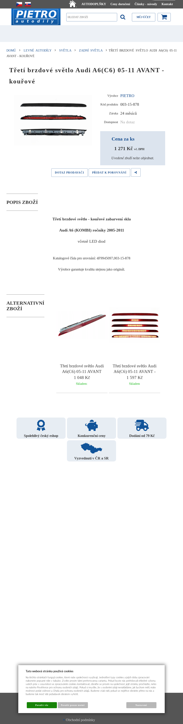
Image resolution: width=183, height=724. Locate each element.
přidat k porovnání (109, 172)
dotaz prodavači (69, 172)
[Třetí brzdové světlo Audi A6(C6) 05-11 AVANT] (82, 326)
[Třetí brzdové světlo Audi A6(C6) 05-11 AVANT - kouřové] (53, 120)
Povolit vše (41, 705)
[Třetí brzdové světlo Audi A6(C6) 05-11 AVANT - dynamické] (134, 326)
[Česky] (19, 4)
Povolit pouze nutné (73, 705)
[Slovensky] (27, 4)
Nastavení (141, 705)
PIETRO (127, 95)
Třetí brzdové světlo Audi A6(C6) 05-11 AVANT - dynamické (134, 372)
